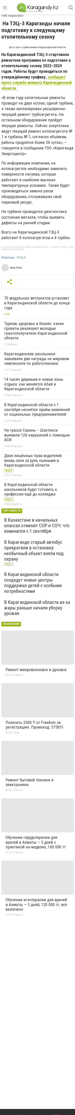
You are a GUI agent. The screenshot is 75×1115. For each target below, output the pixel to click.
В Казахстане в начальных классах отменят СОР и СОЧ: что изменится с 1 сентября (36, 525)
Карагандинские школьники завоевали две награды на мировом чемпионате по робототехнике (36, 358)
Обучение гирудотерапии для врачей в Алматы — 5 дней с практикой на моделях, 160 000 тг (36, 842)
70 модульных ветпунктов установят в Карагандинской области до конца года (37, 303)
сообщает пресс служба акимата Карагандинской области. (36, 83)
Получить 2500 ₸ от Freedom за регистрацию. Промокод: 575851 (35, 725)
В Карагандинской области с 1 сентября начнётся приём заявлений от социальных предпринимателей (37, 409)
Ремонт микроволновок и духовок (36, 669)
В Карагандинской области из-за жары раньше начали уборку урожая (37, 607)
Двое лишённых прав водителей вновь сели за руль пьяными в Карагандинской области (33, 460)
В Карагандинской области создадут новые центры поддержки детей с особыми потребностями (33, 583)
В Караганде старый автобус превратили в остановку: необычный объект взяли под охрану (33, 550)
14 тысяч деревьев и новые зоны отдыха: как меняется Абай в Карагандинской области (33, 384)
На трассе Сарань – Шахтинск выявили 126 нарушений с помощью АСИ (37, 435)
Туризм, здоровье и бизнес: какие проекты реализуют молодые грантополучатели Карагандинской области (35, 330)
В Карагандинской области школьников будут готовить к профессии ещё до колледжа (30, 489)
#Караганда (8, 257)
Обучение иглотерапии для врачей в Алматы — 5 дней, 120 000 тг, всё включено (36, 904)
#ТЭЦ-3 (21, 257)
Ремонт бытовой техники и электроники (30, 782)
